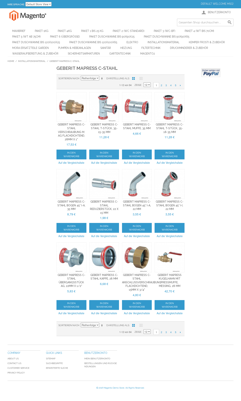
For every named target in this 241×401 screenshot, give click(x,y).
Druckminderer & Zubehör (189, 47)
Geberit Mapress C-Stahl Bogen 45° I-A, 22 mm (137, 205)
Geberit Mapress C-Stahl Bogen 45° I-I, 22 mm (169, 205)
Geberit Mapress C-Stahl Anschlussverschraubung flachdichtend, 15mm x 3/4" (141, 282)
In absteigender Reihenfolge (102, 78)
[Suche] (229, 22)
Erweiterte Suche (57, 368)
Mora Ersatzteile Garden (30, 47)
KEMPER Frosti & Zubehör (207, 42)
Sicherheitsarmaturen (84, 53)
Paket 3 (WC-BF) (164, 30)
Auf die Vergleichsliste (71, 162)
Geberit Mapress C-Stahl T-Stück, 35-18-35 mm (169, 128)
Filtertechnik (151, 47)
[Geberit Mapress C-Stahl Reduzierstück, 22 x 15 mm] (104, 184)
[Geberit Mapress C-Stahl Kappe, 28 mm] (104, 257)
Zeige (137, 85)
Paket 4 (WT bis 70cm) (199, 30)
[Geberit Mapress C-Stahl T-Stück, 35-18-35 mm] (170, 107)
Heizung (126, 47)
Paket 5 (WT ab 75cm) (26, 36)
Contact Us (14, 363)
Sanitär (105, 47)
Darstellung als (117, 78)
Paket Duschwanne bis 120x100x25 (36, 42)
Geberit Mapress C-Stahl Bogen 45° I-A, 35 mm (71, 205)
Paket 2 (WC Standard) (128, 30)
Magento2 (147, 53)
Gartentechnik (120, 53)
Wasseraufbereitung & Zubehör (35, 53)
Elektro (132, 42)
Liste (140, 78)
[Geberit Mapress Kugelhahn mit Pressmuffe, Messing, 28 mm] (170, 257)
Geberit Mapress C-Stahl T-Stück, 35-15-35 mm (104, 128)
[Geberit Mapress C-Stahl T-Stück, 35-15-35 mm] (104, 107)
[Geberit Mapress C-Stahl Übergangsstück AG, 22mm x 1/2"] (71, 257)
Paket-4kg (65, 30)
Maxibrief (18, 30)
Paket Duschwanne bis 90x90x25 (111, 36)
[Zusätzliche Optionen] (210, 72)
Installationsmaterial (163, 42)
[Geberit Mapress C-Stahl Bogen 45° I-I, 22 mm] (170, 184)
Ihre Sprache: (16, 4)
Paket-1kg (41, 30)
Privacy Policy (16, 372)
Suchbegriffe (54, 363)
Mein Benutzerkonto (97, 358)
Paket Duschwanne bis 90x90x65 (166, 36)
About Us (13, 358)
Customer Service (18, 368)
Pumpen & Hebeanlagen (74, 47)
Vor (180, 85)
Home (11, 61)
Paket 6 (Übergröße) (65, 36)
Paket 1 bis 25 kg (92, 30)
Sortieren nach (68, 78)
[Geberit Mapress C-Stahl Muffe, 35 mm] (137, 107)
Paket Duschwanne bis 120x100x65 (93, 42)
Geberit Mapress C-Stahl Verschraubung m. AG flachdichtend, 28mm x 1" (71, 132)
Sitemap (50, 358)
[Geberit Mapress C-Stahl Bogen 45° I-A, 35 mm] (71, 184)
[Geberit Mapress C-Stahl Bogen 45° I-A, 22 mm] (137, 184)
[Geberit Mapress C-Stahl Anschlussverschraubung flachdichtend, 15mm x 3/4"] (137, 257)
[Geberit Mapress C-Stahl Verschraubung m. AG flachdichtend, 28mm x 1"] (71, 107)
